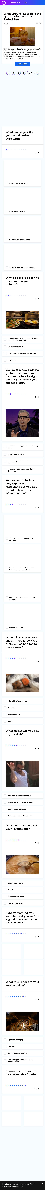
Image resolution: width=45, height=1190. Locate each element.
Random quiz (15, 3)
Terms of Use (18, 1187)
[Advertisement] (22, 103)
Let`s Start (22, 64)
